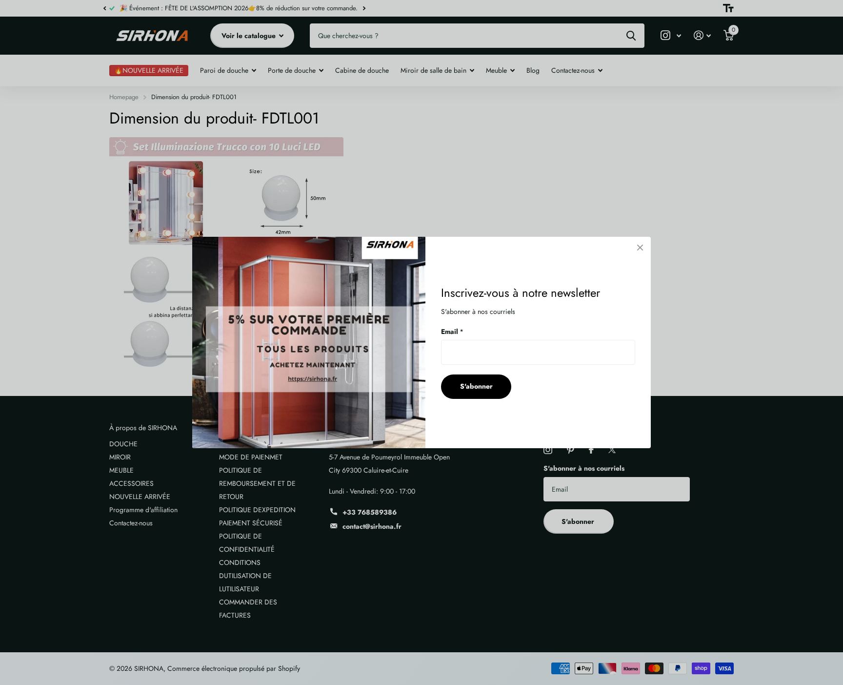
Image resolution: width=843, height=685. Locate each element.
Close (640, 247)
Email (452, 331)
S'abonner (476, 386)
